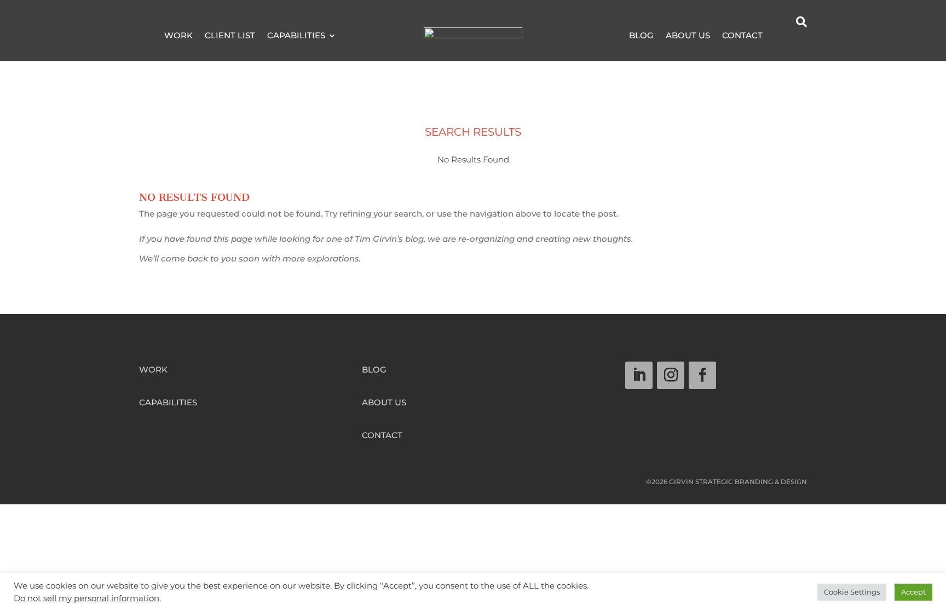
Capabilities (296, 36)
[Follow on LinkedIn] (639, 375)
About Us (688, 36)
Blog (641, 36)
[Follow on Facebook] (702, 375)
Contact (742, 36)
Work (178, 36)
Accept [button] (913, 591)
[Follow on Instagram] (670, 375)
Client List (230, 36)
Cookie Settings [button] (852, 591)
